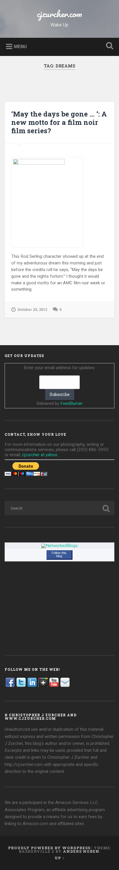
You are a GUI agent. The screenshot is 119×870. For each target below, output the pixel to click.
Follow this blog (59, 554)
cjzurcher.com (59, 14)
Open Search (108, 46)
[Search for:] (59, 508)
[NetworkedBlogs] (59, 545)
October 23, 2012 (32, 309)
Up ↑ (59, 858)
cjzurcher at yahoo (39, 454)
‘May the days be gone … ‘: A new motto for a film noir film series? (59, 122)
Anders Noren (81, 851)
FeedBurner (71, 403)
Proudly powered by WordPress (49, 847)
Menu (20, 46)
